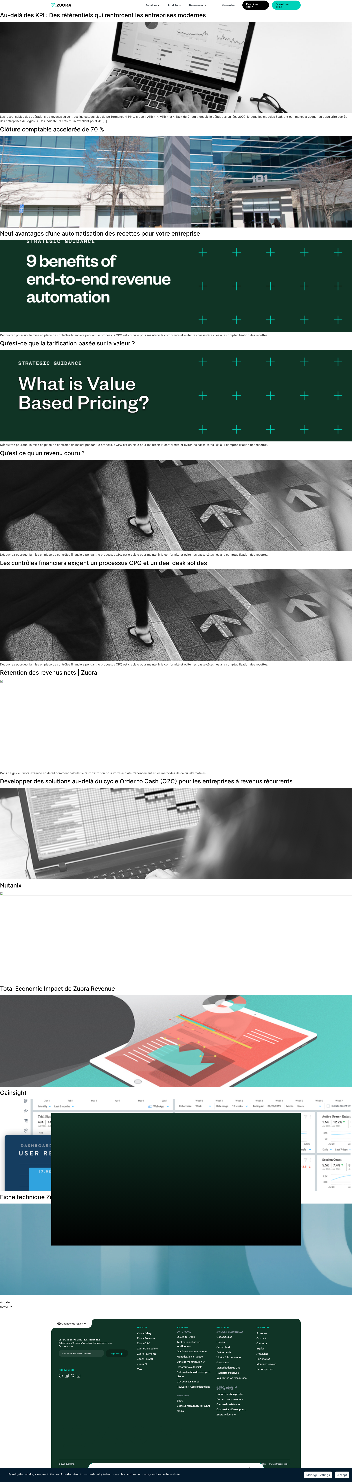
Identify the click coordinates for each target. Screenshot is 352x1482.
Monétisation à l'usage (190, 1356)
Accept (342, 1475)
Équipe (260, 1348)
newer (6, 1306)
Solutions (151, 5)
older (5, 1302)
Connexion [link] (228, 5)
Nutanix (11, 885)
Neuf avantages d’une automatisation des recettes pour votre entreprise (100, 233)
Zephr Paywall (145, 1358)
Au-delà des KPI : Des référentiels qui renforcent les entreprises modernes (103, 15)
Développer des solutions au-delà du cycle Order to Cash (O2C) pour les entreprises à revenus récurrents (146, 781)
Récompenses (264, 1369)
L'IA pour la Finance (188, 1381)
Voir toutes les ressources (232, 1378)
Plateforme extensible (189, 1367)
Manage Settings (318, 1475)
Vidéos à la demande (229, 1357)
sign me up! (117, 1353)
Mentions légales (266, 1364)
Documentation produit (230, 1394)
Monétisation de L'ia (228, 1367)
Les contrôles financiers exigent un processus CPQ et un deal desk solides (103, 562)
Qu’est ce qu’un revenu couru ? (42, 453)
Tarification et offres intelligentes (188, 1344)
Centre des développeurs (231, 1409)
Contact (261, 1338)
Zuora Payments (146, 1353)
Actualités (262, 1353)
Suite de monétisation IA (191, 1361)
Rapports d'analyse (228, 1372)
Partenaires (263, 1358)
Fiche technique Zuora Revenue (44, 1197)
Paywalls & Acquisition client (193, 1386)
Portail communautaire (230, 1399)
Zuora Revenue (146, 1338)
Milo (139, 1369)
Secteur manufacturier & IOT (193, 1405)
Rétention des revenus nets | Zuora (48, 672)
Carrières (261, 1343)
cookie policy (95, 1474)
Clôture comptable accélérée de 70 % (52, 129)
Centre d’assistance (228, 1404)
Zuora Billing (144, 1333)
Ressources (196, 5)
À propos (261, 1333)
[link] (61, 5)
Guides (221, 1342)
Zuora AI (142, 1364)
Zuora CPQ (143, 1343)
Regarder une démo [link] (283, 5)
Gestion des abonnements (192, 1351)
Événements (224, 1352)
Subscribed (223, 1347)
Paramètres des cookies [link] (279, 1464)
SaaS (180, 1400)
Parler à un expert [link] (252, 5)
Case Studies (224, 1336)
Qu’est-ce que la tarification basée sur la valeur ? (67, 343)
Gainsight (13, 1092)
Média (180, 1411)
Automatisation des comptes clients (193, 1374)
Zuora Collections (147, 1348)
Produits (173, 5)
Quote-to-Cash (186, 1336)
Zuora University (226, 1414)
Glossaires (223, 1362)
